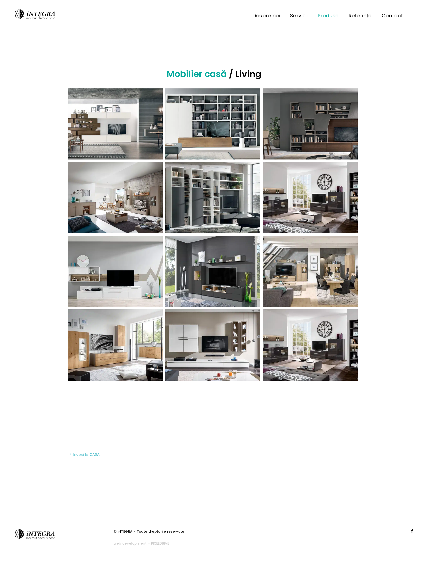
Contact (392, 15)
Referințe (360, 15)
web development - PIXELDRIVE (141, 543)
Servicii (299, 15)
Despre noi (266, 15)
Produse (328, 15)
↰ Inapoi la (84, 454)
